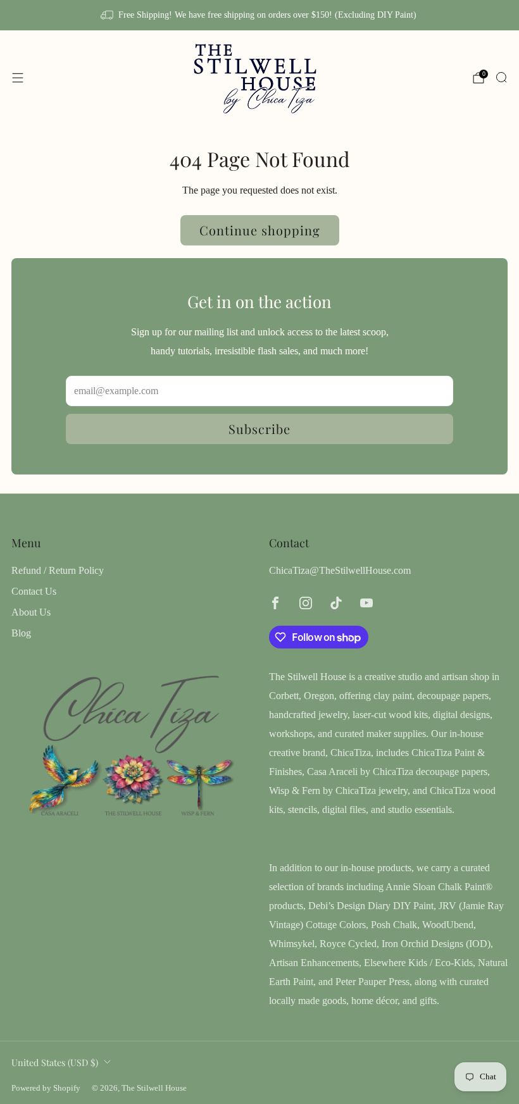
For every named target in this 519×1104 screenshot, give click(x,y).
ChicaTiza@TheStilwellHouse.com (340, 570)
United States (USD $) (54, 1062)
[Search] (501, 77)
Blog (21, 633)
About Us (31, 612)
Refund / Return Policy (57, 570)
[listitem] (259, 15)
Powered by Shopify (45, 1088)
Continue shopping (259, 230)
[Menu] (17, 77)
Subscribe (259, 428)
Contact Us (33, 591)
